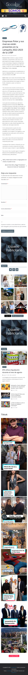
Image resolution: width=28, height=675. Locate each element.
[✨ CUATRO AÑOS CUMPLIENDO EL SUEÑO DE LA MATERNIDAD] (20, 294)
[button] (14, 431)
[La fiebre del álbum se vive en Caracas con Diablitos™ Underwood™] (5, 405)
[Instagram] (13, 269)
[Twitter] (10, 269)
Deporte (4, 38)
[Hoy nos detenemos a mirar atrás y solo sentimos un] (20, 307)
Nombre (3, 202)
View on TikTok (14, 655)
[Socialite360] (2, 16)
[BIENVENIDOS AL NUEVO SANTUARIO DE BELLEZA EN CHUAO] (7, 281)
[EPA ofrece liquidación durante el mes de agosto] (14, 358)
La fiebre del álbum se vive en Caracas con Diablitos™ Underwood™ (18, 404)
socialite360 (14, 55)
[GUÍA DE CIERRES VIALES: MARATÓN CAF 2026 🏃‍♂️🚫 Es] (20, 281)
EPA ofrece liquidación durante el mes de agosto (12, 371)
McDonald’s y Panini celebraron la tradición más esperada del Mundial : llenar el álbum (18, 387)
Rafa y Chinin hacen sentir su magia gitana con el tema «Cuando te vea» (15, 160)
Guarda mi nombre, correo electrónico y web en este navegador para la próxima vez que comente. (13, 225)
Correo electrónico (6, 209)
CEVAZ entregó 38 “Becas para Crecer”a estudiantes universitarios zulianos (18, 395)
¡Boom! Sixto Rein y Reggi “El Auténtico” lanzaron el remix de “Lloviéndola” (15, 166)
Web (2, 215)
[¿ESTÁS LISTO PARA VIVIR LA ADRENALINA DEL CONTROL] (7, 294)
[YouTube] (17, 269)
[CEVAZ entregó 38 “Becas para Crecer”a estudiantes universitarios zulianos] (5, 396)
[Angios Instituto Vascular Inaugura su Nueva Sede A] (7, 307)
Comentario (4, 183)
